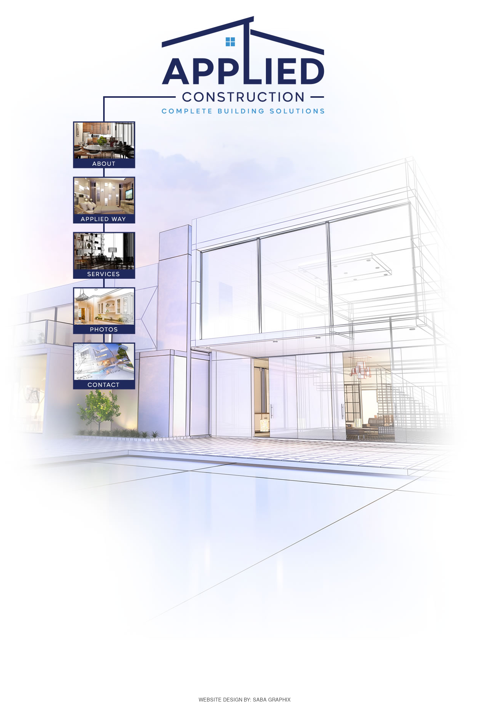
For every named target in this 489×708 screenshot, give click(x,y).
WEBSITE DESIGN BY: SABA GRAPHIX (245, 699)
